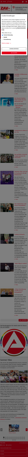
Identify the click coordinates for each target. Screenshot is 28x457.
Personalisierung (7, 39)
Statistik (5, 37)
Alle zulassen (14, 52)
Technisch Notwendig (8, 35)
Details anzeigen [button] (5, 43)
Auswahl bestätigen (14, 48)
